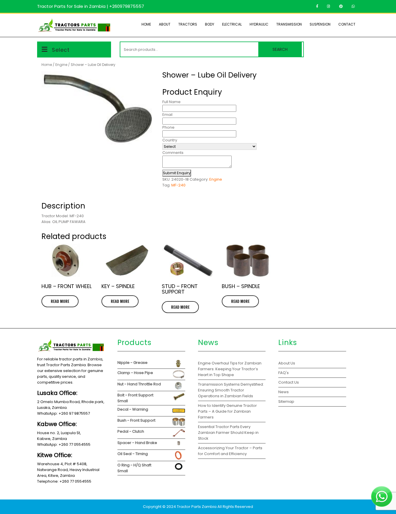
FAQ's (283, 372)
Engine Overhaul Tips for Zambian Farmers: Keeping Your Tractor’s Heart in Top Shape (229, 369)
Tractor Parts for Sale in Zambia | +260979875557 (90, 6)
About (164, 24)
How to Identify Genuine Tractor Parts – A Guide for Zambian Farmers (227, 411)
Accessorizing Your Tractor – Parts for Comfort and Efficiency (230, 451)
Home (146, 24)
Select (61, 49)
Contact (346, 24)
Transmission (289, 24)
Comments (173, 152)
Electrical (232, 24)
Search (280, 49)
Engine (61, 64)
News (283, 392)
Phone (168, 127)
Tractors (187, 24)
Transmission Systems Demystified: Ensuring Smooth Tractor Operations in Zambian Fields (231, 390)
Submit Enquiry (176, 173)
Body (209, 24)
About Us (286, 363)
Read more (60, 301)
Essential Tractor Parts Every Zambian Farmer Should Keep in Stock (228, 432)
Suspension (320, 24)
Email (167, 114)
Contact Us (288, 382)
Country (169, 140)
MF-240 (178, 185)
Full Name (171, 102)
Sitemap (286, 401)
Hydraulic (259, 24)
